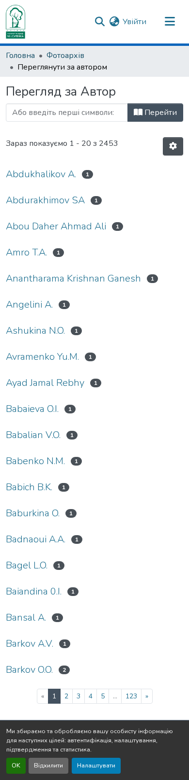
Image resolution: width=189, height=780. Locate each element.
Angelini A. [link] (29, 304)
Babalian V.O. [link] (33, 434)
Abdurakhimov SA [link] (45, 200)
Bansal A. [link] (26, 617)
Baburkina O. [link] (33, 513)
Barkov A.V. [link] (29, 643)
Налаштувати (96, 765)
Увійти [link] (134, 21)
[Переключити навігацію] (169, 22)
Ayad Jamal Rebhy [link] (45, 382)
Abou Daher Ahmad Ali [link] (56, 226)
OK (16, 765)
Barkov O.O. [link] (29, 669)
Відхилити (48, 765)
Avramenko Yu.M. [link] (42, 356)
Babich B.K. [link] (29, 487)
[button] (15, 22)
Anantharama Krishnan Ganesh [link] (73, 278)
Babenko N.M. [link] (35, 461)
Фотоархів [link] (65, 55)
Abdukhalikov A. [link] (41, 174)
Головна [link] (20, 55)
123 (131, 696)
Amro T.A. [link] (26, 252)
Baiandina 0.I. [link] (34, 591)
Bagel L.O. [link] (26, 565)
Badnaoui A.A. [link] (35, 539)
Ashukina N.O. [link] (35, 330)
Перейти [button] (159, 112)
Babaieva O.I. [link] (32, 408)
